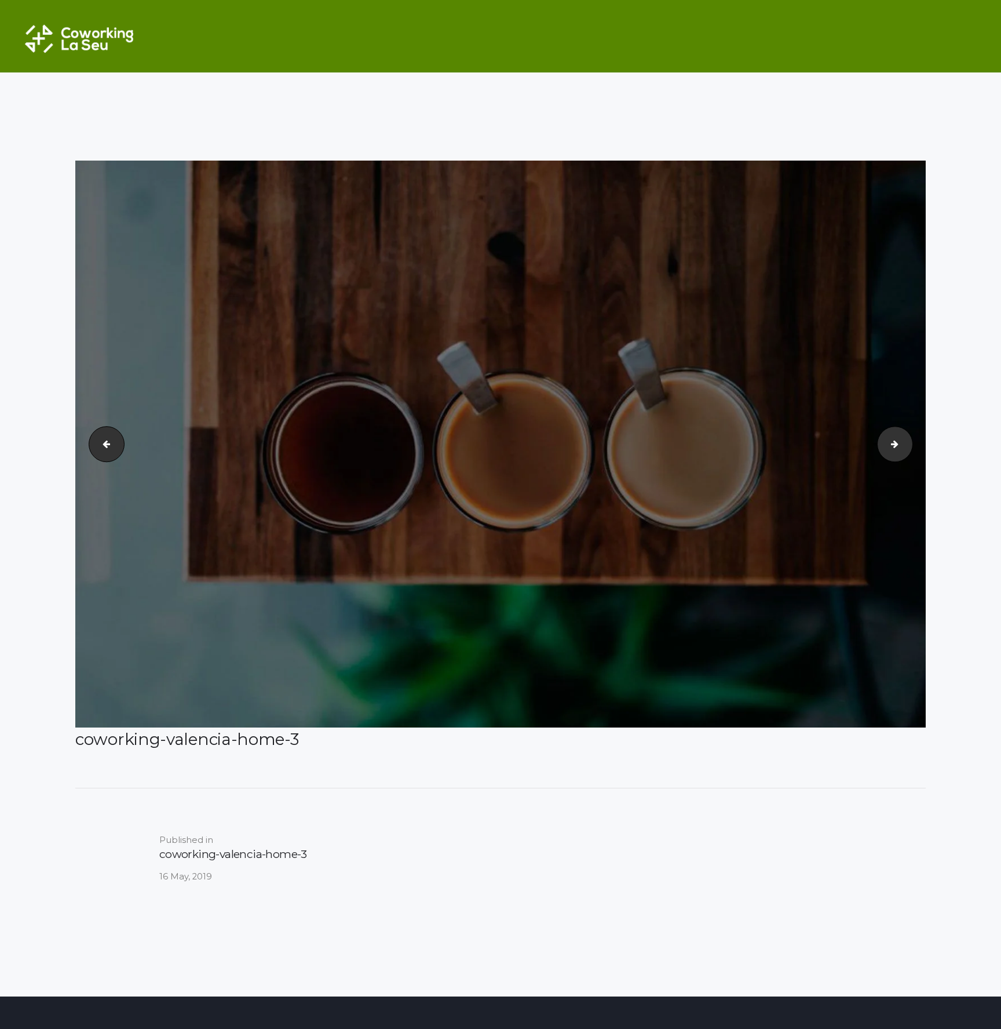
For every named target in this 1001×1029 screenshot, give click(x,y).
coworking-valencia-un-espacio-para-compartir (908, 443)
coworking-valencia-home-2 (102, 443)
